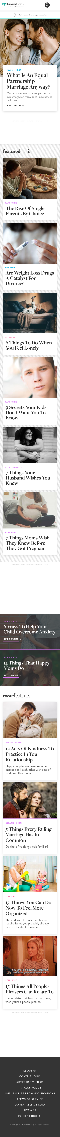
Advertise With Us (30, 1082)
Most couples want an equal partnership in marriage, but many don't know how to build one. (29, 96)
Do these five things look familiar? (27, 846)
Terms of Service (30, 1099)
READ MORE (14, 105)
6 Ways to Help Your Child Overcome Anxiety (29, 629)
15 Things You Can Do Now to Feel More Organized (28, 908)
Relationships (13, 467)
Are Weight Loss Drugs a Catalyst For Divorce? (30, 278)
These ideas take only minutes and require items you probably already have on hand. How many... (27, 923)
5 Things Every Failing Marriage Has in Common (29, 835)
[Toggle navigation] (47, 5)
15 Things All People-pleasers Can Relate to (30, 989)
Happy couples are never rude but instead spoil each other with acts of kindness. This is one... (28, 769)
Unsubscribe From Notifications (30, 1093)
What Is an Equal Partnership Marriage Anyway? (28, 81)
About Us (30, 1070)
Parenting (11, 203)
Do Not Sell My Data (30, 1104)
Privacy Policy (30, 1087)
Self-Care (11, 337)
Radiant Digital (30, 1116)
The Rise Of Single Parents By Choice (25, 211)
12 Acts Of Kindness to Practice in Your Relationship (30, 754)
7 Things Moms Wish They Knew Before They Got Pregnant (28, 543)
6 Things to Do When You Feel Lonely (29, 345)
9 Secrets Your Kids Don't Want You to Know (26, 412)
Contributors (30, 1076)
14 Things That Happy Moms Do (26, 665)
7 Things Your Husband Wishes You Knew (28, 477)
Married (14, 70)
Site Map (30, 1110)
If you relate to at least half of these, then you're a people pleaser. (28, 1000)
